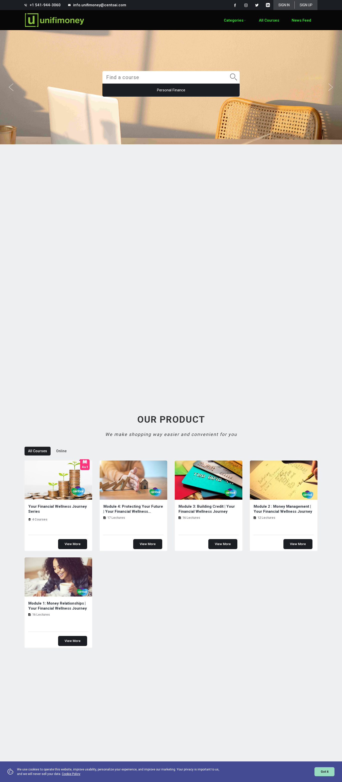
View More (73, 544)
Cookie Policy (71, 774)
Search (232, 72)
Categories (233, 20)
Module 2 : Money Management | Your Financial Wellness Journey (283, 509)
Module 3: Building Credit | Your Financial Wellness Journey (207, 509)
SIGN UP (306, 5)
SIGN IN (284, 5)
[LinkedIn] (268, 5)
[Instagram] (246, 5)
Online (61, 451)
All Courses (269, 20)
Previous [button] (11, 87)
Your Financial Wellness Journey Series (57, 509)
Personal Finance (171, 90)
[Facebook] (235, 5)
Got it (324, 771)
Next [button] (330, 87)
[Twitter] (257, 5)
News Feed (301, 20)
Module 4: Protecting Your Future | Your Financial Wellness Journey (133, 509)
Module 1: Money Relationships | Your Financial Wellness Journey (57, 606)
